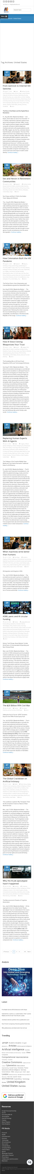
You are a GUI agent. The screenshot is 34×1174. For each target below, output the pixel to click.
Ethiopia (27, 93)
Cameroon (5, 265)
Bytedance (10, 788)
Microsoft (15, 629)
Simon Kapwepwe (7, 102)
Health (4, 1134)
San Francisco (22, 275)
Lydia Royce (16, 451)
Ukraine (4, 1082)
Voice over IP (23, 354)
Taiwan (4, 104)
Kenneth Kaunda (7, 97)
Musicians (4, 1076)
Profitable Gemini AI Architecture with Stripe (14, 1009)
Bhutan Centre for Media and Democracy (11, 1052)
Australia (27, 1050)
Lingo (17, 351)
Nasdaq (20, 629)
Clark (19, 447)
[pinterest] (9, 2)
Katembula (20, 95)
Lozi (12, 97)
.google (23, 347)
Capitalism (13, 624)
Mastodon (5, 1161)
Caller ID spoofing (15, 349)
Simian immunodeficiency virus (21, 277)
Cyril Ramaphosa (7, 93)
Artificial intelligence (17, 445)
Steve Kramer (15, 353)
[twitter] (6, 2)
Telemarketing (6, 354)
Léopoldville (26, 269)
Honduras (15, 95)
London (5, 1074)
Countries (10, 1059)
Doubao (17, 789)
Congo (9, 265)
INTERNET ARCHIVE (8, 563)
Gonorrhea (5, 190)
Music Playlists (6, 1122)
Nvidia (8, 631)
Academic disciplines (15, 1043)
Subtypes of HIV (6, 279)
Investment (15, 627)
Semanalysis (5, 1116)
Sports (4, 1151)
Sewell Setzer (20, 795)
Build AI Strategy (6, 1118)
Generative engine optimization (23, 561)
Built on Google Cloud (7, 1169)
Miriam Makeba (26, 97)
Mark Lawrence (22, 564)
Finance (16, 622)
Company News (6, 1147)
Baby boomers (24, 186)
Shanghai (27, 631)
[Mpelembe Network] (5, 9)
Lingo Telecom (22, 351)
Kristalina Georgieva (24, 894)
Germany (23, 1070)
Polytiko (4, 1120)
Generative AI (22, 449)
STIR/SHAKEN (22, 353)
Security (17, 347)
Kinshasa (9, 269)
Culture (3, 1065)
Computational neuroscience (24, 559)
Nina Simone (16, 100)
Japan (20, 627)
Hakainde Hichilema (7, 95)
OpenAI (12, 631)
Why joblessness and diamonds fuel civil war (14, 1028)
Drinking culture (19, 188)
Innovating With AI (7, 1114)
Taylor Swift (13, 566)
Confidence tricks (23, 349)
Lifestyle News (6, 1146)
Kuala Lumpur (6, 564)
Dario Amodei (26, 892)
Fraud (9, 351)
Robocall (28, 351)
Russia (19, 1076)
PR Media (6, 1128)
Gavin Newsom (23, 789)
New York (10, 795)
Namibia (10, 100)
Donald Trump (13, 1068)
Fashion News (6, 1149)
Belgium (25, 264)
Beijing (8, 624)
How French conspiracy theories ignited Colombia (16, 1024)
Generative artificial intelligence (11, 1070)
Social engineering (7, 353)
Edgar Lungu (22, 93)
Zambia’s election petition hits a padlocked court (15, 1019)
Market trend (9, 629)
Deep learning (6, 561)
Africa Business (6, 1142)
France (26, 1068)
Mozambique (24, 99)
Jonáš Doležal (22, 563)
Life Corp (13, 351)
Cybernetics (12, 449)
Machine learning (14, 564)
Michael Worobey (20, 271)
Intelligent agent (18, 1072)
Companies (5, 1054)
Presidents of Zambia (24, 100)
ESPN (17, 449)
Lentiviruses (20, 269)
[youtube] (13, 2)
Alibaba (29, 784)
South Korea (25, 102)
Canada (23, 1052)
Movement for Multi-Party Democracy (11, 99)
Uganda (8, 104)
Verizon (18, 354)
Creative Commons (12, 1062)
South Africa (19, 102)
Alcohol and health (10, 186)
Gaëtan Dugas (11, 267)
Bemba (23, 91)
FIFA (22, 708)
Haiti (16, 267)
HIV (19, 267)
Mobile (15, 784)
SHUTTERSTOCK (8, 1079)
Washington (25, 637)
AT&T (27, 347)
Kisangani (14, 269)
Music (16, 91)
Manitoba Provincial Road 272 (24, 1074)
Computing (4, 1059)
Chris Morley (9, 447)
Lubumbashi (12, 271)
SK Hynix (8, 635)
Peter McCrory (6, 895)
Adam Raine (23, 784)
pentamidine (15, 275)
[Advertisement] (17, 40)
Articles (13, 1045)
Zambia (19, 104)
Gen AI (4, 1112)
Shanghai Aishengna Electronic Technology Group (14, 633)
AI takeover (24, 886)
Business (4, 1138)
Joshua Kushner (11, 710)
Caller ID (8, 349)
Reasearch (17, 184)
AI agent (22, 444)
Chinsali (27, 91)
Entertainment (6, 1136)
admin (12, 106)
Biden (4, 349)
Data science (6, 894)
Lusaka (15, 97)
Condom (12, 188)
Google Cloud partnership (9, 1111)
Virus (19, 279)
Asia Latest (5, 1144)
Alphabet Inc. (5, 1046)
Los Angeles (5, 271)
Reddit (8, 566)
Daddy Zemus (15, 93)
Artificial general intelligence (9, 888)
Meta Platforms (23, 451)
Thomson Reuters (15, 455)
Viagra (11, 191)
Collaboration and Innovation (10, 1159)
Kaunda (26, 95)
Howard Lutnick (16, 625)
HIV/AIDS (22, 267)
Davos (10, 894)
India (12, 1072)
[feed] (11, 2)
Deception (5, 351)
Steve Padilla (6, 797)
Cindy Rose (15, 447)
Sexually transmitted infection (15, 190)
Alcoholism (18, 186)
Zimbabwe (5, 106)
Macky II (20, 97)
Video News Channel (8, 1155)
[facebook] (4, 2)
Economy (16, 886)
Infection (27, 267)
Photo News (5, 1157)
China (10, 625)
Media (15, 444)
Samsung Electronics (19, 631)
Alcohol (25, 184)
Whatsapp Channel (7, 1153)
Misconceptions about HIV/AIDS (10, 273)
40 (25, 951)
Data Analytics (6, 1124)
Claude (25, 890)
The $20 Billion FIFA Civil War (16, 705)
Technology (16, 557)
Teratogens (25, 190)
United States (14, 104)
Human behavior (6, 1072)
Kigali (27, 563)
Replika (15, 795)
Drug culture (26, 188)
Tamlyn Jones (20, 453)
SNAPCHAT (26, 795)
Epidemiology (15, 265)
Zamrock (24, 104)
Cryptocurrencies (26, 1062)
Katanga (5, 269)
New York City (22, 273)
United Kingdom (24, 455)
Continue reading (13, 152)
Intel (12, 627)
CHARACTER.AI (17, 788)
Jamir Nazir (16, 563)
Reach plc (14, 453)
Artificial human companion (9, 786)
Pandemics (9, 275)
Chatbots (23, 788)
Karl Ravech (10, 451)
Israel (24, 1072)
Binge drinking (6, 188)
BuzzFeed (24, 445)
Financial (4, 1132)
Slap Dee (14, 102)
